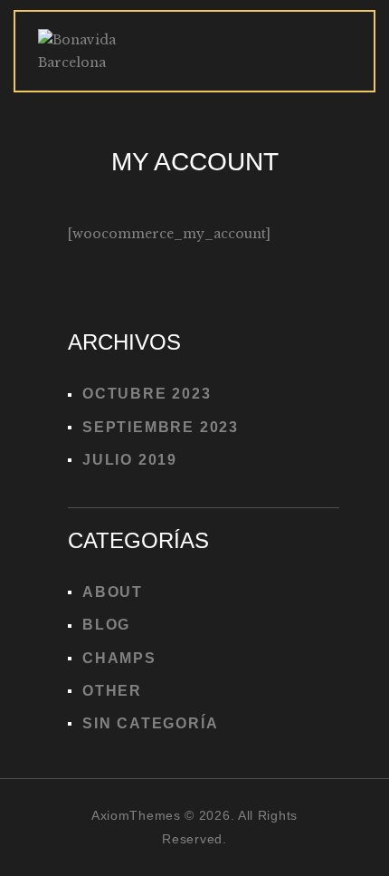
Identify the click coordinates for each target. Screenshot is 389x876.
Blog (106, 624)
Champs (119, 658)
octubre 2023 (147, 393)
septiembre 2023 (160, 427)
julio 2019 (129, 459)
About (112, 592)
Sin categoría (150, 723)
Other (112, 690)
